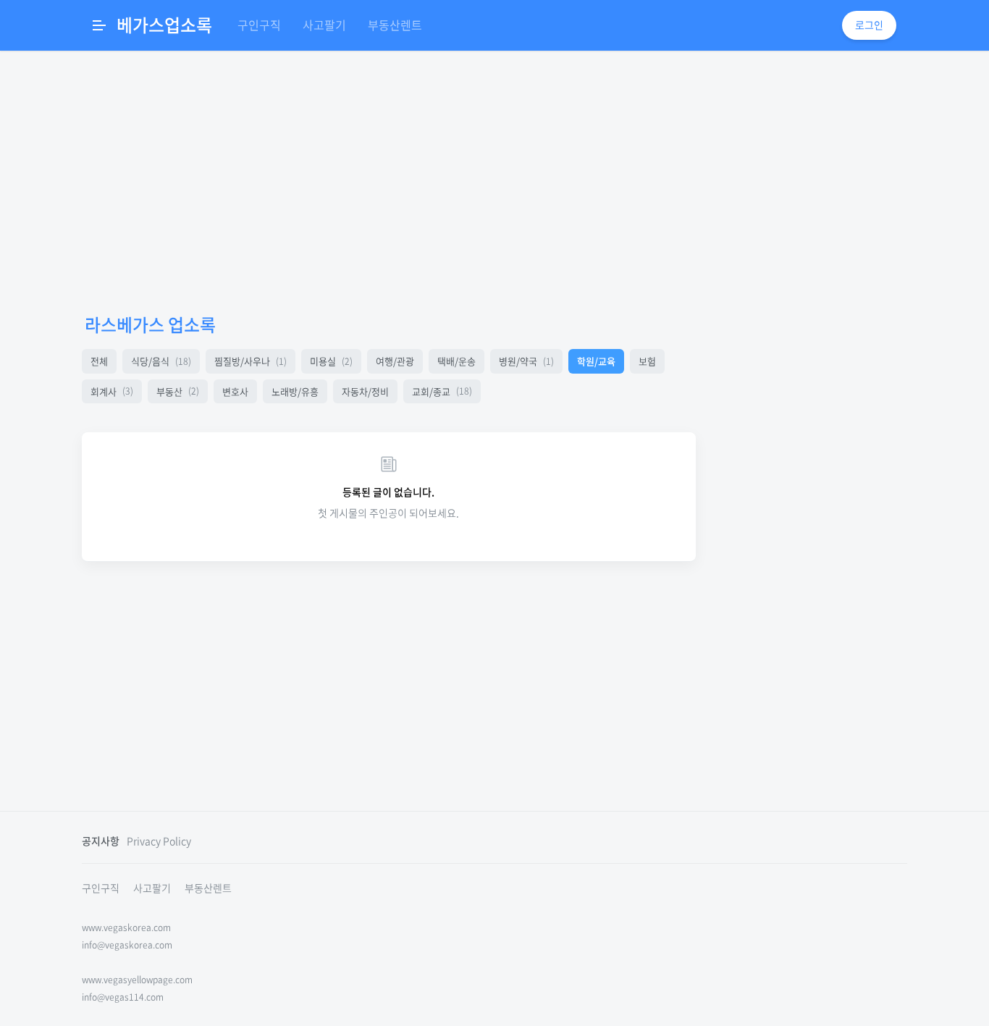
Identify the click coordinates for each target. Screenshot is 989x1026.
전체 (99, 361)
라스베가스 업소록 (150, 324)
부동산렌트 (395, 24)
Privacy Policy (159, 840)
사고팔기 (324, 24)
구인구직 (259, 24)
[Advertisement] (389, 181)
